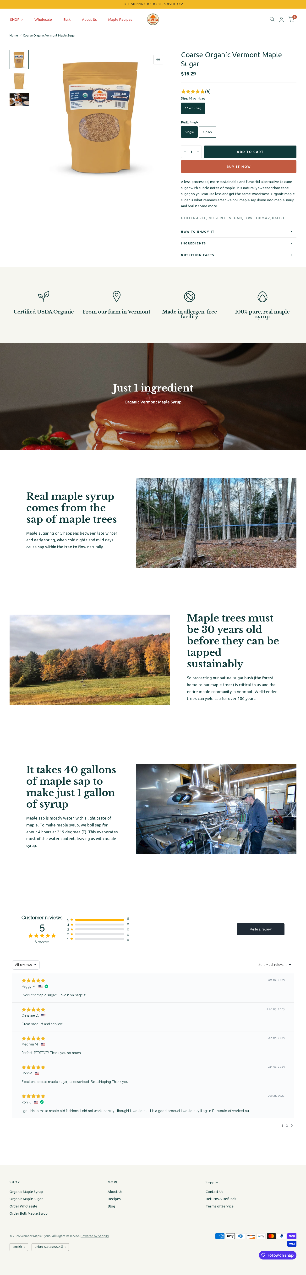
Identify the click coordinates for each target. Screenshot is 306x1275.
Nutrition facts (197, 255)
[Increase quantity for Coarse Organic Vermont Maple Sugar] (198, 152)
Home (14, 35)
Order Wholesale (23, 1206)
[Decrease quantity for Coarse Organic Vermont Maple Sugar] (184, 152)
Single (189, 132)
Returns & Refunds (221, 1199)
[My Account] (281, 19)
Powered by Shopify (95, 1236)
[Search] (272, 19)
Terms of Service (220, 1206)
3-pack (207, 132)
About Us (115, 1192)
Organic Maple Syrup (26, 1192)
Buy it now (239, 166)
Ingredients (193, 243)
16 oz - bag (193, 108)
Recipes (114, 1199)
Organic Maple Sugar (26, 1199)
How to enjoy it (197, 232)
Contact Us (214, 1192)
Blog (111, 1206)
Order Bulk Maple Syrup (29, 1213)
